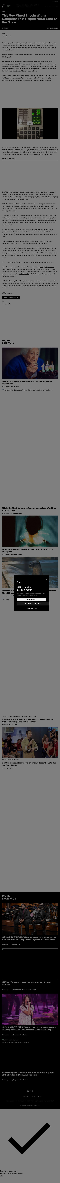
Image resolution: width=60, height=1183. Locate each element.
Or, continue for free (32, 608)
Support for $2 (31, 599)
